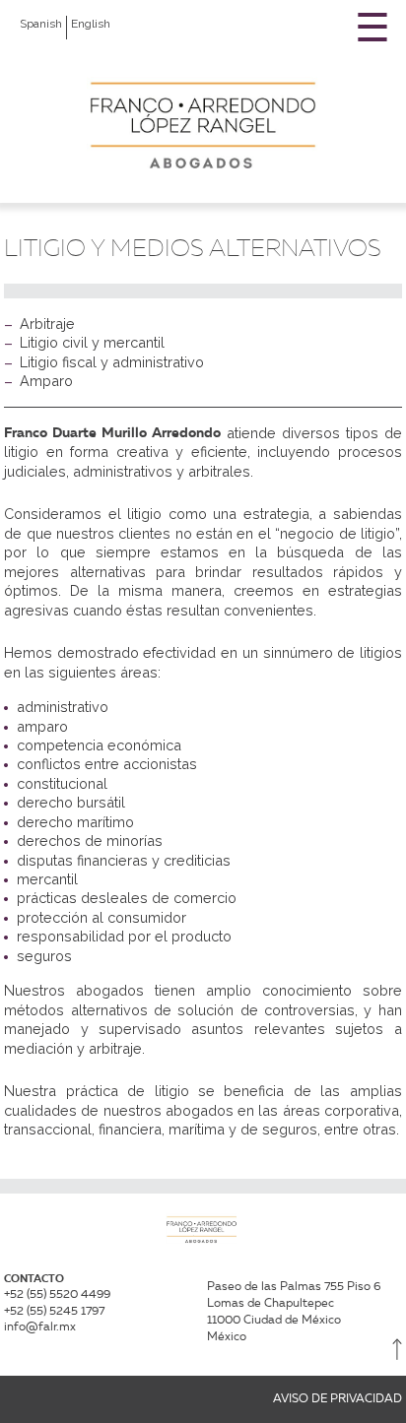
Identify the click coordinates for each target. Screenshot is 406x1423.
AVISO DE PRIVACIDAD (337, 1398)
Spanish (41, 24)
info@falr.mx (40, 1326)
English (90, 24)
